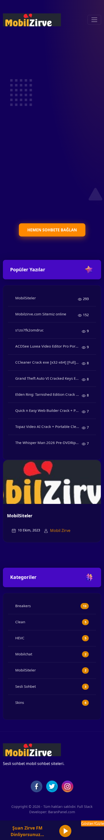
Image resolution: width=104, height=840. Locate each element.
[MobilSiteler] (52, 481)
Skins (19, 702)
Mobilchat (23, 653)
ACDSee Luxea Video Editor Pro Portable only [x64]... (48, 346)
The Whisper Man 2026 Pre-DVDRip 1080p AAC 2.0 (48, 442)
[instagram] (67, 786)
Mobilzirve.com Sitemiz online (40, 313)
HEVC (19, 637)
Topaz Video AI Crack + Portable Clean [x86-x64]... (48, 426)
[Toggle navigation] (94, 20)
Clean (20, 621)
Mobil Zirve (60, 530)
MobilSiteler (25, 297)
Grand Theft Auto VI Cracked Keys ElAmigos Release (48, 378)
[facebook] (36, 786)
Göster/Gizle (92, 823)
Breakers (23, 605)
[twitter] (52, 786)
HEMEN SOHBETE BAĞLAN (52, 230)
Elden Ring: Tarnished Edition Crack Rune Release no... (48, 394)
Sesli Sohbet (25, 686)
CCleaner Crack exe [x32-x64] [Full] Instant (48, 362)
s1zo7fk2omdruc (29, 330)
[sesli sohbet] (32, 20)
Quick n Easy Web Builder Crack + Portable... (48, 410)
